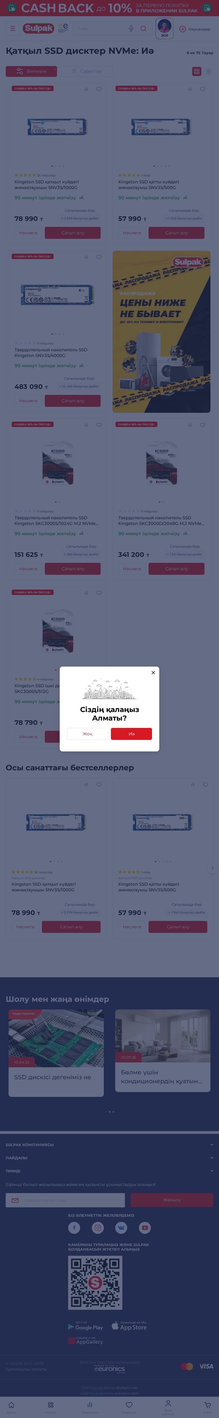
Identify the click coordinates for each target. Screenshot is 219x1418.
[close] (153, 672)
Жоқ (87, 733)
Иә (132, 733)
